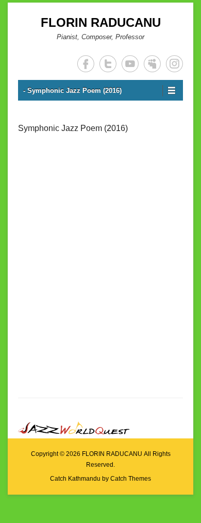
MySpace (152, 63)
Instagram (174, 63)
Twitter (107, 63)
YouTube (130, 63)
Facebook (85, 63)
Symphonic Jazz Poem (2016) (73, 128)
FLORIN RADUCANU (101, 22)
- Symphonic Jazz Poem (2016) (72, 90)
